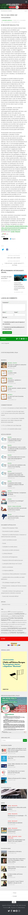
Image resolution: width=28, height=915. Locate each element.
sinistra (20, 626)
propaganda (22, 624)
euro (13, 616)
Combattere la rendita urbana (9, 546)
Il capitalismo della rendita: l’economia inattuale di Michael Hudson (16, 484)
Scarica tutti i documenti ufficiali (10, 596)
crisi (25, 614)
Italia (13, 622)
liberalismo (20, 622)
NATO (13, 624)
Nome (4, 312)
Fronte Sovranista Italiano (12, 619)
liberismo (24, 622)
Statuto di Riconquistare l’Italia (10, 528)
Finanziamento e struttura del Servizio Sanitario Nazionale (13, 586)
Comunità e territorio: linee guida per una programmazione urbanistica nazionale (12, 592)
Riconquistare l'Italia (7, 626)
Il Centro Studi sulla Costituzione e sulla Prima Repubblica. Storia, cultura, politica (16, 860)
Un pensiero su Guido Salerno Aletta (17, 408)
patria (16, 624)
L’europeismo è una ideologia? (16, 500)
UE (8, 632)
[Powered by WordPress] (9, 907)
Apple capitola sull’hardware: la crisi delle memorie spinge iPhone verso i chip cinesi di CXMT (17, 750)
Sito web (5, 317)
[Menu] (26, 2)
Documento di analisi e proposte (10, 531)
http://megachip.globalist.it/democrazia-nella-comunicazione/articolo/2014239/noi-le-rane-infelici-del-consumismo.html (14, 227)
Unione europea (17, 632)
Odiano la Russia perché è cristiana (17, 778)
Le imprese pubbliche (7, 570)
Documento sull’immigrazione (10, 557)
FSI (8, 620)
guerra (25, 620)
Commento (6, 302)
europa (18, 616)
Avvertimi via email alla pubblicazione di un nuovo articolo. (13, 328)
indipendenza (9, 622)
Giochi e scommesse (7, 567)
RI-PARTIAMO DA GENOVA (15, 822)
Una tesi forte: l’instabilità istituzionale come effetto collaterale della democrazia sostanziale (12, 420)
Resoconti (14, 805)
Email (16, 312)
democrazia (4, 616)
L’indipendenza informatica (15, 851)
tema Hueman (21, 907)
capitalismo (10, 614)
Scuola (4, 543)
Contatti (15, 896)
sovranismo (12, 628)
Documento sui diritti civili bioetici (10, 550)
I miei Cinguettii (5, 343)
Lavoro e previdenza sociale (9, 540)
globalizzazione (20, 620)
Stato (16, 630)
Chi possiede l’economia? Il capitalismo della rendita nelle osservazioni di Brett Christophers (16, 475)
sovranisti (22, 628)
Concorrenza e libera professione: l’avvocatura (14, 574)
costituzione (19, 614)
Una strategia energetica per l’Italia (11, 582)
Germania (13, 620)
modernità (10, 624)
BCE (6, 614)
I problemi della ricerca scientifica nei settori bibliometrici (13, 578)
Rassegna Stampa (6, 11)
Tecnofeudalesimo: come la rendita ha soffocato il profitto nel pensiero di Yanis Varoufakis (17, 449)
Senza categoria (16, 506)
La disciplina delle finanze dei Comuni (12, 563)
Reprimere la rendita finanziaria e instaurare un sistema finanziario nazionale (13, 535)
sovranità (4, 630)
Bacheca (10, 363)
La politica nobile (12, 372)
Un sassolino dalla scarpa (14, 429)
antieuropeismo (4, 611)
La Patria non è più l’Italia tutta (13, 425)
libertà (2, 624)
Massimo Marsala (7, 20)
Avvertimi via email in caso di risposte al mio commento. (13, 323)
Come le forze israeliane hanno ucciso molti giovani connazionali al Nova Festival (19, 286)
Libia (5, 624)
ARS (9, 611)
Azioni (9, 805)
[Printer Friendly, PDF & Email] (5, 234)
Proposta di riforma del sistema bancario (12, 560)
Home (14, 892)
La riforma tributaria (7, 553)
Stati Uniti (11, 630)
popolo (18, 624)
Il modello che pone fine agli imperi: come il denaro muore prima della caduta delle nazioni (13, 413)
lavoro (16, 622)
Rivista (15, 363)
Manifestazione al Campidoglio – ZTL (17, 815)
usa (25, 632)
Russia (17, 626)
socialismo (4, 628)
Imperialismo (4, 622)
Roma (14, 626)
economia (10, 616)
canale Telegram (15, 231)
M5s (7, 624)
